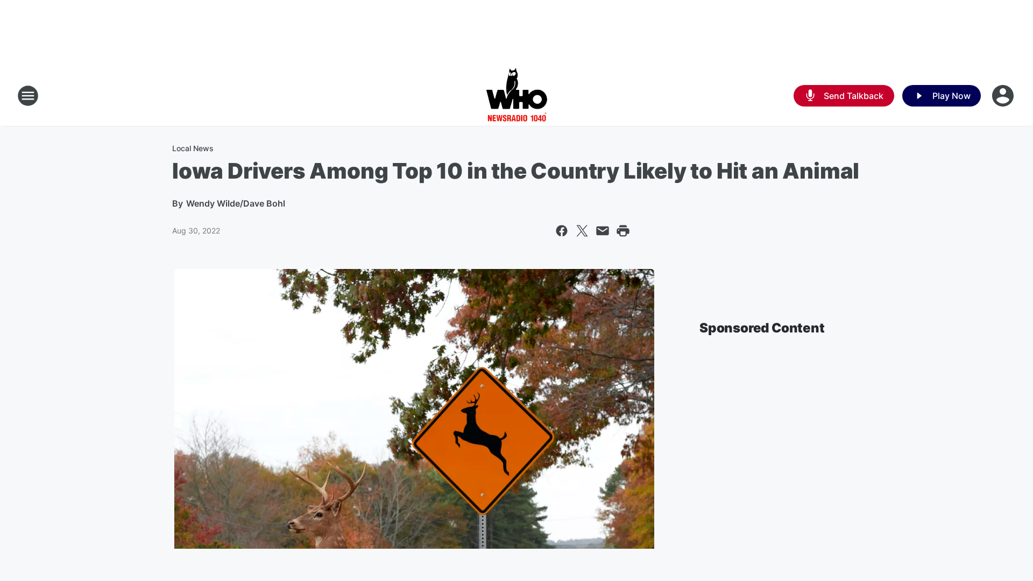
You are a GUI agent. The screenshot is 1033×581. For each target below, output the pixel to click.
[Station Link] (516, 96)
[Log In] (1004, 96)
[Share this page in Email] (602, 230)
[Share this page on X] (582, 230)
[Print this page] (623, 230)
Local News (193, 148)
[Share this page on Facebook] (561, 230)
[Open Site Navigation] (28, 96)
